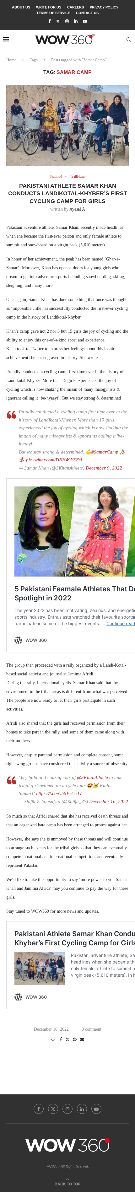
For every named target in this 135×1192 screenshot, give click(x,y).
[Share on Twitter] (67, 1039)
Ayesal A (77, 209)
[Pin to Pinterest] (75, 1039)
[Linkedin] (76, 21)
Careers (75, 7)
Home (11, 59)
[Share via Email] (82, 1039)
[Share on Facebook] (61, 1039)
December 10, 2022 (108, 801)
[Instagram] (67, 21)
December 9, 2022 (104, 467)
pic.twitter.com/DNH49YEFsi (54, 459)
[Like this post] (53, 1039)
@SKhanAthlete (92, 777)
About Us (21, 7)
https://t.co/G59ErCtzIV (59, 793)
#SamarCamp (104, 451)
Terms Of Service (53, 13)
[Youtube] (85, 21)
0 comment (91, 1029)
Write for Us (48, 7)
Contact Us (87, 13)
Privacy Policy (104, 7)
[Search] (129, 39)
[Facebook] (49, 21)
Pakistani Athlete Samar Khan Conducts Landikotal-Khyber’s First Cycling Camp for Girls (67, 193)
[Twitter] (58, 21)
